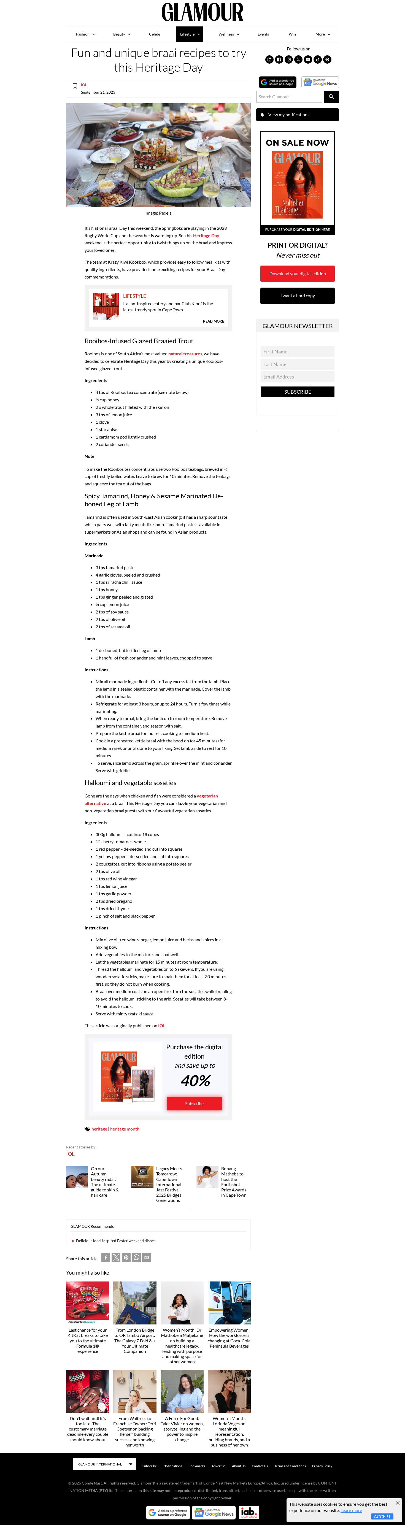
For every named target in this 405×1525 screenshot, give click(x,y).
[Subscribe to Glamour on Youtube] (308, 59)
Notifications (172, 1466)
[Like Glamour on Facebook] (279, 59)
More (320, 34)
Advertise (218, 1466)
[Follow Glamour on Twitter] (298, 59)
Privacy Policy (322, 1466)
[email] (146, 1258)
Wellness (226, 34)
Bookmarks (196, 1466)
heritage (99, 1128)
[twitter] (116, 1258)
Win (292, 34)
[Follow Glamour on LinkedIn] (269, 59)
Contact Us (260, 1466)
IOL (84, 84)
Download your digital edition (297, 273)
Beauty (119, 34)
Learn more (351, 1510)
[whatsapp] (136, 1258)
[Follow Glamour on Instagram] (289, 59)
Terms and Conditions (290, 1466)
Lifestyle (187, 34)
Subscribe (194, 1103)
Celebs (155, 34)
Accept (382, 1516)
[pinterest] (126, 1258)
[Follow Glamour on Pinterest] (327, 59)
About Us (238, 1466)
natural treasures (185, 353)
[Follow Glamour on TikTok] (318, 59)
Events (263, 34)
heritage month (124, 1128)
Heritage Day (206, 235)
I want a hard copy (297, 295)
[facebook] (105, 1258)
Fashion (83, 34)
